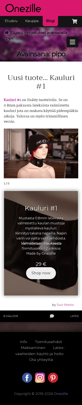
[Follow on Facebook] (27, 382)
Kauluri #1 (12, 100)
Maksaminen (33, 347)
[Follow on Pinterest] (53, 382)
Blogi (50, 21)
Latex (74, 316)
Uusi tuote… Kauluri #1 (41, 82)
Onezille (49, 253)
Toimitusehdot (48, 341)
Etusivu (11, 21)
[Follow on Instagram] (40, 382)
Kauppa (31, 21)
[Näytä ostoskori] (74, 20)
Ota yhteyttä (41, 359)
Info (23, 341)
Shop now (41, 273)
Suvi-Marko (65, 305)
